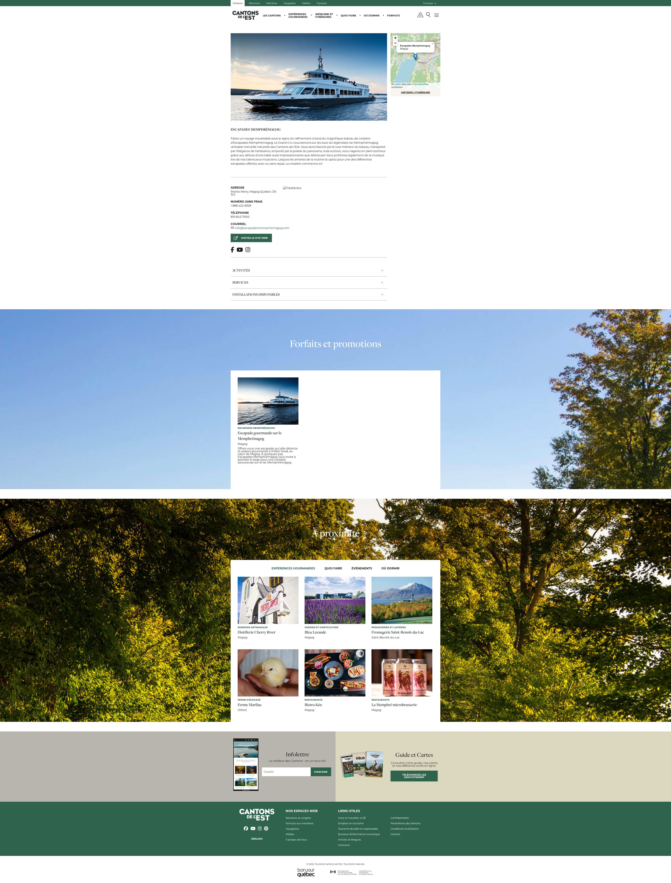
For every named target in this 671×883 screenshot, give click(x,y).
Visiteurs (238, 3)
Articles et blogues (349, 839)
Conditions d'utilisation (405, 828)
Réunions (254, 3)
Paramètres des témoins (406, 823)
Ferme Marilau (249, 704)
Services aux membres (299, 823)
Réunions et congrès (298, 818)
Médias (306, 3)
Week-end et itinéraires (324, 15)
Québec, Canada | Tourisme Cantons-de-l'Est (245, 15)
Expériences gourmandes (298, 15)
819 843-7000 (240, 217)
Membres (271, 3)
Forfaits (393, 15)
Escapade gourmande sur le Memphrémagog (260, 435)
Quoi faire (348, 15)
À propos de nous (296, 839)
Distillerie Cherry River (257, 632)
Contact (395, 834)
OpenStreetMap (421, 84)
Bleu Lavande (315, 632)
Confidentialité (400, 818)
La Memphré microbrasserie (394, 704)
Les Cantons (272, 15)
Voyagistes (290, 3)
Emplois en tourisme (351, 823)
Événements (362, 568)
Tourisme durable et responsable (358, 828)
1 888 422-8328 (241, 205)
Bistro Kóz (313, 704)
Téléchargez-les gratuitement (414, 776)
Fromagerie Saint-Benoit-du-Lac (397, 632)
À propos (322, 3)
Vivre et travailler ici (350, 818)
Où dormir (371, 15)
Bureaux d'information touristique (359, 834)
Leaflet (397, 84)
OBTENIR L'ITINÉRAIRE (415, 92)
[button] (415, 57)
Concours (344, 845)
